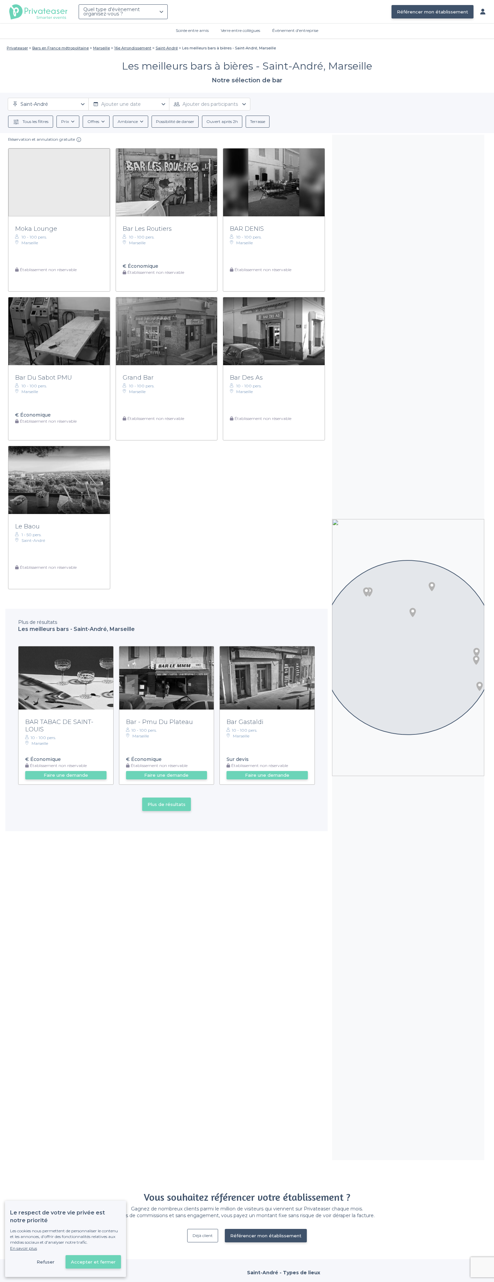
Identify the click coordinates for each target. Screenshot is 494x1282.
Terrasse (257, 121)
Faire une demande (66, 775)
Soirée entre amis (192, 30)
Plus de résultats (167, 804)
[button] (431, 586)
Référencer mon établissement (432, 11)
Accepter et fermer (93, 1262)
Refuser (45, 1262)
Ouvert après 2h (222, 121)
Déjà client (203, 1235)
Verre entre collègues (240, 30)
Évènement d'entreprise (295, 30)
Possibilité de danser (175, 121)
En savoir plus (23, 1248)
